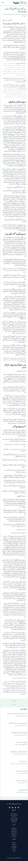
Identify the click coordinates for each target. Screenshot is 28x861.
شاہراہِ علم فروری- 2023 (8, 14)
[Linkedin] (9, 807)
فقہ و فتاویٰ (14, 849)
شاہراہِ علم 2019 (14, 836)
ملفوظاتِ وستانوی (14, 848)
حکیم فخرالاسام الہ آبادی (23, 14)
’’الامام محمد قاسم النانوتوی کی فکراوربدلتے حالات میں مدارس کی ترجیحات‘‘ (17, 714)
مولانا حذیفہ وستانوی (14, 814)
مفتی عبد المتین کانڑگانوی (14, 820)
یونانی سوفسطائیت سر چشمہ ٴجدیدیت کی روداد (21, 771)
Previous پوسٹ (14, 701)
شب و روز (14, 851)
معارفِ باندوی (14, 844)
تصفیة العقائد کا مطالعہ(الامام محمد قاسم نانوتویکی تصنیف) (19, 733)
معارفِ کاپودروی (14, 846)
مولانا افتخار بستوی (14, 817)
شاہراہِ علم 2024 (14, 828)
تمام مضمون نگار (14, 822)
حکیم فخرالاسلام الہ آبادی (14, 815)
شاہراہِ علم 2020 (14, 835)
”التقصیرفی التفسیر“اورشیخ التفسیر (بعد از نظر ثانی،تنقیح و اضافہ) (18, 752)
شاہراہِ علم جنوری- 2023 (15, 14)
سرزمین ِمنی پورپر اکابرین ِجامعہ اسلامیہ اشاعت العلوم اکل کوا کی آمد (17, 723)
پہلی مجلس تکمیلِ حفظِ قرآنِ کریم (22, 790)
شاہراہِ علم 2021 (14, 833)
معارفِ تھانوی (14, 843)
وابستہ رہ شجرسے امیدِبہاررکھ (23, 761)
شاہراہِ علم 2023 (14, 830)
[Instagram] (12, 807)
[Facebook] (18, 807)
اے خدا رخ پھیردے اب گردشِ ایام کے (21, 780)
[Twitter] (15, 807)
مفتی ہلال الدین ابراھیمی (14, 819)
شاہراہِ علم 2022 (14, 831)
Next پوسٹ (14, 704)
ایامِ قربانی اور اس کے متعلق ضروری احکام (21, 742)
